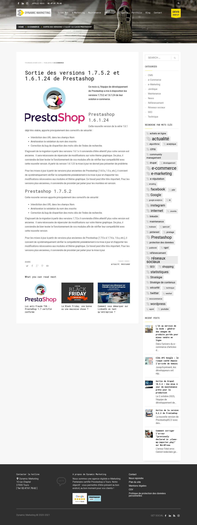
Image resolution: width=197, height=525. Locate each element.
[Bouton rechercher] (178, 3)
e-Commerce (59, 63)
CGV (131, 489)
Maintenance (154, 93)
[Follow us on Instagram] (178, 515)
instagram (157, 205)
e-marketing (161, 173)
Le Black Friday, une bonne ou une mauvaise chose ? (76, 307)
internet (157, 211)
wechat (169, 293)
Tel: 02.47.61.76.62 (26, 488)
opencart (166, 227)
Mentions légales (137, 486)
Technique (153, 116)
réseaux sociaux (156, 260)
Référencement (156, 103)
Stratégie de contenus (162, 282)
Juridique (152, 89)
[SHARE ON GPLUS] (37, 266)
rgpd (166, 247)
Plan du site (135, 482)
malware (152, 227)
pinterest (154, 232)
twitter (154, 293)
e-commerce (164, 168)
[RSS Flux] (174, 515)
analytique (171, 144)
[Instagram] (27, 3)
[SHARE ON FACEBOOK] (32, 266)
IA (169, 200)
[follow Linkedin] (170, 515)
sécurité (155, 287)
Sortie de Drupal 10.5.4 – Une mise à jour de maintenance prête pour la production (167, 387)
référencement (158, 252)
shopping (167, 266)
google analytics (155, 200)
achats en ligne (158, 133)
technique (170, 288)
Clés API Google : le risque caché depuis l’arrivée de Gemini (167, 360)
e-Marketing (154, 84)
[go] (175, 58)
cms (153, 149)
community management (154, 156)
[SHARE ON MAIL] (47, 266)
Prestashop (125, 264)
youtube (165, 309)
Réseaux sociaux (156, 107)
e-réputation (157, 178)
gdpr (173, 190)
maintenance (157, 221)
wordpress (157, 304)
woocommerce (155, 299)
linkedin (154, 216)
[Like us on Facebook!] (165, 515)
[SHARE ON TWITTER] (27, 266)
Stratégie (156, 277)
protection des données (162, 242)
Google (156, 195)
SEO (150, 112)
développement (169, 163)
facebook (158, 189)
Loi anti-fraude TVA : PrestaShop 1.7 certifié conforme (38, 309)
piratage (170, 232)
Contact (132, 474)
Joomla (173, 211)
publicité (153, 248)
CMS (150, 75)
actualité (115, 264)
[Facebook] (18, 3)
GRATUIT (176, 13)
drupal (153, 162)
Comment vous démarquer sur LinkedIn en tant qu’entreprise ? (113, 309)
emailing (152, 184)
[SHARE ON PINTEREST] (42, 266)
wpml (151, 309)
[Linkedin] (23, 3)
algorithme (154, 144)
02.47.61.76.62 (55, 3)
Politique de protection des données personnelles (147, 494)
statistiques (159, 272)
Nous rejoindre (136, 478)
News (151, 98)
